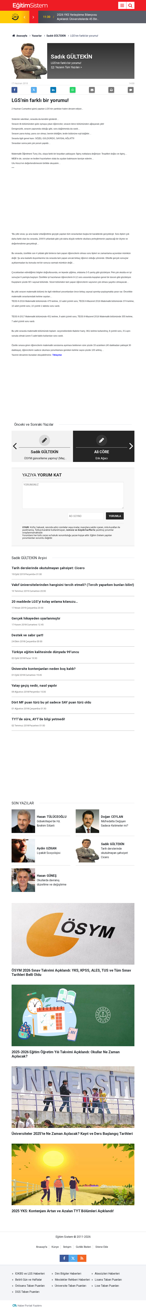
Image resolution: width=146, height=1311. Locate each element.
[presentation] (24, 17)
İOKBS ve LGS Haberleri (30, 1273)
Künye (55, 1246)
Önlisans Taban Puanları (30, 1285)
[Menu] (122, 5)
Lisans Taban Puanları (108, 1279)
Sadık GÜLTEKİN (56, 35)
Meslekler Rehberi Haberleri (72, 1279)
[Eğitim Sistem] (30, 5)
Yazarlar (37, 35)
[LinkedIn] (53, 90)
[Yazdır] (111, 90)
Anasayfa (21, 35)
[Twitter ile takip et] (73, 1258)
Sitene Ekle (101, 1246)
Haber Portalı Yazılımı (30, 1305)
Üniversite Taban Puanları (70, 1285)
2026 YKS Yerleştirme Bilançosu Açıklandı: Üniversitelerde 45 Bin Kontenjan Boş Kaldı (77, 17)
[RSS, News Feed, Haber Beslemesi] (81, 1258)
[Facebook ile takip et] (64, 1258)
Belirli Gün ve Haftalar (28, 1279)
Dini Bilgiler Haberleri (68, 1273)
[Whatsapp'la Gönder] (72, 90)
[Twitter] (34, 90)
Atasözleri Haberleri (107, 1273)
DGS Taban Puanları (27, 1291)
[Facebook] (14, 90)
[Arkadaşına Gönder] (92, 90)
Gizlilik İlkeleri (83, 1246)
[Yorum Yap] (131, 90)
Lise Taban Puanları (107, 1285)
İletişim (67, 1246)
